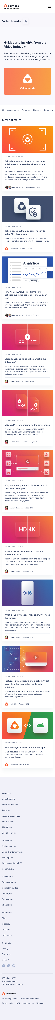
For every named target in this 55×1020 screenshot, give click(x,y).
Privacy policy (8, 1003)
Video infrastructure (11, 816)
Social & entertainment (12, 852)
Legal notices (28, 1003)
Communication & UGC (12, 863)
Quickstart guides (10, 888)
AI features (7, 827)
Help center (7, 935)
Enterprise (6, 954)
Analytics (6, 810)
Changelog (7, 905)
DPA (18, 1003)
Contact (5, 960)
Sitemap (39, 1003)
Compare (6, 929)
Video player (7, 821)
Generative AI (8, 869)
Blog (4, 918)
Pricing (5, 948)
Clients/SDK (7, 893)
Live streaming (8, 799)
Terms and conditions (29, 999)
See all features (9, 833)
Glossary (6, 924)
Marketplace (7, 857)
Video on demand (10, 804)
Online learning (9, 846)
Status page (7, 899)
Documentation (9, 882)
